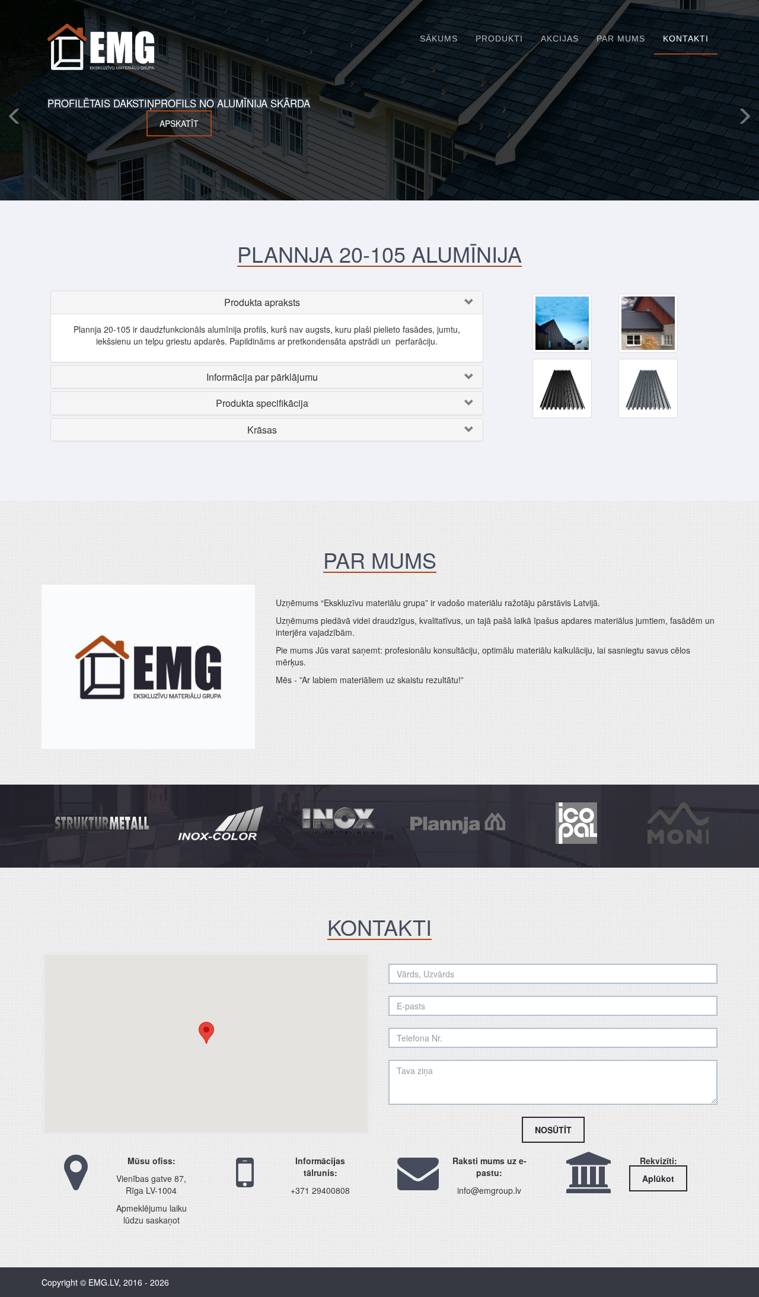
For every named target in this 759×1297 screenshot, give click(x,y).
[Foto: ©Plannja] (562, 322)
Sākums (439, 38)
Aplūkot (658, 1178)
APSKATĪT (237, 123)
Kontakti (686, 38)
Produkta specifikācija (262, 403)
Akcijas (560, 38)
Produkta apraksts (262, 302)
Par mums (621, 38)
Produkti (499, 38)
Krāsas (262, 429)
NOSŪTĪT (553, 1130)
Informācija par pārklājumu (262, 377)
